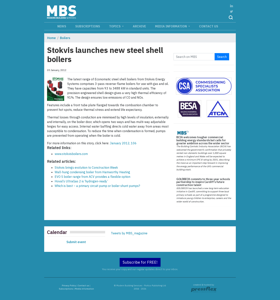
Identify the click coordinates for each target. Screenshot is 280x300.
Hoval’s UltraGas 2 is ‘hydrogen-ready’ (81, 181)
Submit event (76, 242)
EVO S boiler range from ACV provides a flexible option (92, 177)
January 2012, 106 (123, 143)
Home (51, 38)
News (61, 26)
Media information (171, 26)
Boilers (65, 38)
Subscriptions (87, 26)
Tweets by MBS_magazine (129, 233)
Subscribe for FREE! (140, 262)
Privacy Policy (69, 285)
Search (222, 57)
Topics (115, 26)
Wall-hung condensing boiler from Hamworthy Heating (92, 172)
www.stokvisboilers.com (71, 154)
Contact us (208, 26)
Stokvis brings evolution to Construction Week (86, 167)
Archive (139, 26)
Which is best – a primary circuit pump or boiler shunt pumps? (97, 186)
